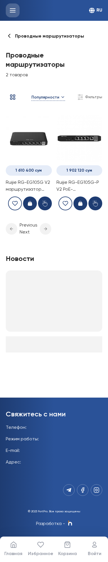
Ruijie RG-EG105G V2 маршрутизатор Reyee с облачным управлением (28, 186)
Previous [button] (28, 225)
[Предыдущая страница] (11, 229)
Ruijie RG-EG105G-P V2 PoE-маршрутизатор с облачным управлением (77, 186)
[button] (11, 229)
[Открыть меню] (13, 10)
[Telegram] (69, 490)
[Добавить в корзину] (30, 203)
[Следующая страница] (45, 229)
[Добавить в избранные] (15, 203)
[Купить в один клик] (45, 203)
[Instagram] (96, 490)
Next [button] (25, 232)
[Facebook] (82, 490)
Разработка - (50, 524)
